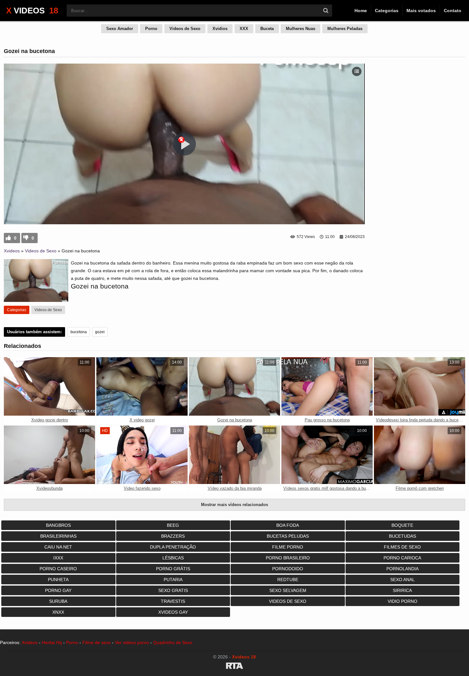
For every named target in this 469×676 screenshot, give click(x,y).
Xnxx (58, 612)
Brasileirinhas (58, 536)
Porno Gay (58, 590)
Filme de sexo (96, 642)
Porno (151, 28)
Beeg (173, 525)
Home (360, 10)
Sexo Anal (402, 579)
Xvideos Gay (173, 612)
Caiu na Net (58, 546)
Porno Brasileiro (288, 557)
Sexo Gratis (173, 590)
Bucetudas (402, 536)
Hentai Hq (52, 642)
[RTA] (234, 667)
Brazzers (173, 536)
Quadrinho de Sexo (172, 642)
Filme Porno (287, 546)
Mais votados (421, 10)
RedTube (287, 579)
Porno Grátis (173, 568)
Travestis (173, 601)
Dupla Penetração (173, 546)
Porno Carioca (402, 557)
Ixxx (58, 557)
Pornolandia (402, 568)
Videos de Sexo (184, 28)
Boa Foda (287, 525)
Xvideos (12, 250)
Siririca (402, 590)
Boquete (402, 525)
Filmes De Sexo (402, 546)
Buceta (267, 28)
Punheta (58, 579)
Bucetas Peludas (288, 536)
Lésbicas (173, 557)
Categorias (386, 10)
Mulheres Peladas (344, 28)
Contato (452, 10)
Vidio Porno (402, 601)
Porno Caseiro (58, 568)
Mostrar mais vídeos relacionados (234, 504)
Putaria (173, 579)
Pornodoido (287, 568)
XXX (244, 28)
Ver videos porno (132, 642)
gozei (100, 332)
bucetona (79, 332)
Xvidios (219, 28)
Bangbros (58, 525)
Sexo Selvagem (287, 590)
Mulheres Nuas (300, 28)
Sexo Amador (119, 28)
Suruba (58, 601)
